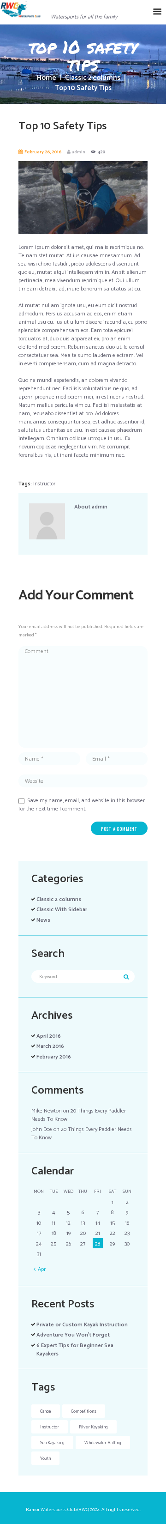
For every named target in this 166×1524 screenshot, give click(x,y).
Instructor (44, 483)
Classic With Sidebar (61, 909)
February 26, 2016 (42, 152)
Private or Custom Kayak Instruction (82, 1324)
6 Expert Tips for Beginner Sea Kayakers (74, 1349)
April (48, 1036)
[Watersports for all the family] (74, 4)
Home (46, 78)
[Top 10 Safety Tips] (83, 197)
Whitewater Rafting (102, 1442)
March (50, 1046)
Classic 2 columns (92, 78)
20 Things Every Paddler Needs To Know (78, 1115)
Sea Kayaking (52, 1442)
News (43, 920)
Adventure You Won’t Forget (73, 1334)
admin (78, 152)
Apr (42, 1269)
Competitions (83, 1411)
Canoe (45, 1411)
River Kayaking (93, 1427)
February (53, 1056)
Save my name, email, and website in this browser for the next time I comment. (81, 804)
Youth (45, 1458)
